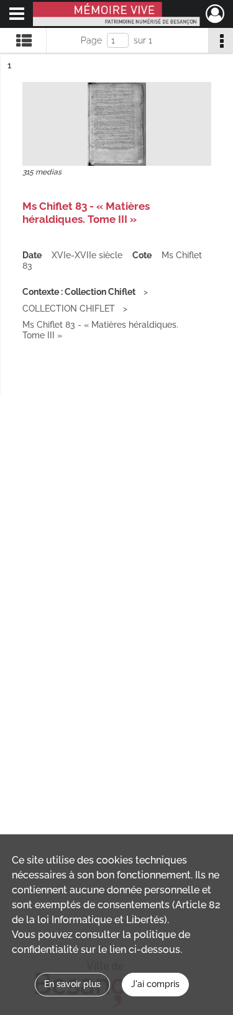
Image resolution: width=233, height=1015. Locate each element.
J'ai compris (155, 984)
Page (91, 40)
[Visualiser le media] (116, 124)
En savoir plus (72, 984)
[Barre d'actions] (220, 40)
